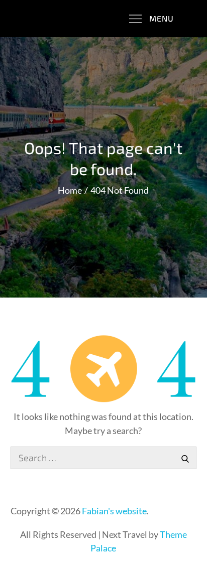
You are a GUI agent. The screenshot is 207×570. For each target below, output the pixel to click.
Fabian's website (114, 510)
